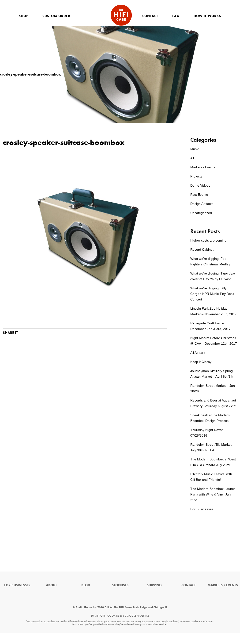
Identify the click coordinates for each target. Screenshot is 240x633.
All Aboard (197, 352)
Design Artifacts (201, 204)
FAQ (176, 16)
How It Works (207, 16)
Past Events (199, 194)
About (51, 585)
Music (194, 149)
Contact (150, 16)
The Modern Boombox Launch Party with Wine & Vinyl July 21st (213, 494)
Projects (196, 176)
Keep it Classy (200, 362)
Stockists (120, 585)
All (192, 158)
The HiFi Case (121, 15)
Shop (23, 16)
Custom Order (56, 16)
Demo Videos (200, 185)
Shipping (154, 585)
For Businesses (201, 509)
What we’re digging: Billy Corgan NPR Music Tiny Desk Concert (212, 293)
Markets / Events (202, 167)
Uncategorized (201, 213)
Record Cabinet (202, 249)
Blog (85, 585)
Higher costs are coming (208, 240)
